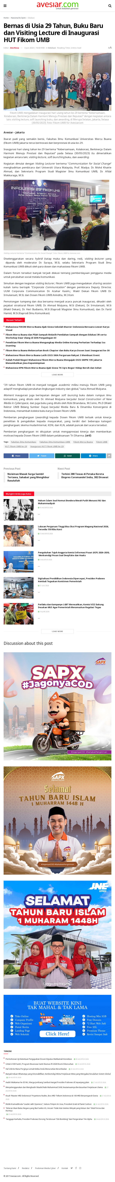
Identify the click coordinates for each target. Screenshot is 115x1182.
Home (6, 18)
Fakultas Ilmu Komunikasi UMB (55, 442)
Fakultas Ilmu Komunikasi (23, 442)
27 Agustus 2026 (99, 1082)
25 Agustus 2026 (14, 1114)
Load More (57, 374)
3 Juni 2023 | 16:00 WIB (34, 47)
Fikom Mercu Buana (83, 442)
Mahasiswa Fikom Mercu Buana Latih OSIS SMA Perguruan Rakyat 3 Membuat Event (53, 355)
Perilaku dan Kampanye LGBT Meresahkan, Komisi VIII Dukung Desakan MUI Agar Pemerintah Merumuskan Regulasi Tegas (71, 606)
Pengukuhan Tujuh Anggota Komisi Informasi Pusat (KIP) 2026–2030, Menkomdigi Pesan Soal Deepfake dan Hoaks (73, 554)
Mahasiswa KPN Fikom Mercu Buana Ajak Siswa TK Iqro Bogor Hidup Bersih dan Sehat (54, 367)
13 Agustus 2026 (46, 534)
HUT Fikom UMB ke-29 (16, 446)
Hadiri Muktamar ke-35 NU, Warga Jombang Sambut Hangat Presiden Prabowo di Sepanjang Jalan (47, 1082)
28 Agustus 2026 (14, 1077)
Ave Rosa (14, 47)
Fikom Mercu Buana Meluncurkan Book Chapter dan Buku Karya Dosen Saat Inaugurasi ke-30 (58, 350)
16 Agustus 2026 (46, 508)
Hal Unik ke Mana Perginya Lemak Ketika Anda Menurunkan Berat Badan (36, 1069)
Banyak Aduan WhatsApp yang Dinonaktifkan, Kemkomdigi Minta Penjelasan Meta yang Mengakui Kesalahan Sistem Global (58, 1074)
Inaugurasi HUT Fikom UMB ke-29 (47, 446)
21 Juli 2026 (44, 586)
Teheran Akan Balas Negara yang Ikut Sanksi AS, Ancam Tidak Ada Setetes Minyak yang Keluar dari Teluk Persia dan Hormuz (55, 1109)
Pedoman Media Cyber (45, 1168)
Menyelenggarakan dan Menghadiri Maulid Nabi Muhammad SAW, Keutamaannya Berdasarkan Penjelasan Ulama (54, 1087)
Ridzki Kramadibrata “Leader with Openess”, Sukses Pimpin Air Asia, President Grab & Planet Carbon (48, 1104)
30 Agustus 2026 (82, 1059)
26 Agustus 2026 (101, 1104)
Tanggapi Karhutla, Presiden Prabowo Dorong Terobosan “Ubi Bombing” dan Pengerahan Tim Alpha (49, 1119)
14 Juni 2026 (44, 612)
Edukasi (31, 18)
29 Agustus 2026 (77, 1069)
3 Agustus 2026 (45, 560)
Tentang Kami (10, 1168)
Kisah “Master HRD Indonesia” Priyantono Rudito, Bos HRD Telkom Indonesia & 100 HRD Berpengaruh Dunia (52, 1095)
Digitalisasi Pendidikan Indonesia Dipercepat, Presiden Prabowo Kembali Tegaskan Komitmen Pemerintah (71, 580)
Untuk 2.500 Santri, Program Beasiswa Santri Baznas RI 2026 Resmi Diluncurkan (39, 1064)
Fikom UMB (101, 442)
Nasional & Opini (18, 18)
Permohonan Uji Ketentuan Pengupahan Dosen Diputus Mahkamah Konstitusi (39, 1059)
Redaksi (25, 1168)
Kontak (65, 1168)
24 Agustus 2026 (102, 1119)
